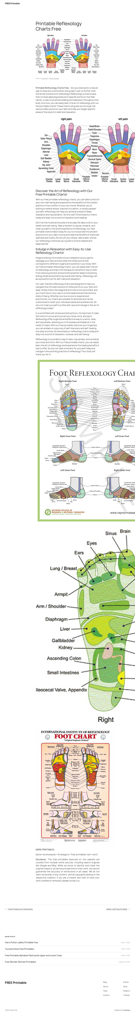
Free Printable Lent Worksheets (20, 909)
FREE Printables (54, 78)
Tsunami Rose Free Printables (19, 949)
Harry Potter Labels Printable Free (21, 942)
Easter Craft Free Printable (116, 909)
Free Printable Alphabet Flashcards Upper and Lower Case (33, 955)
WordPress (126, 1010)
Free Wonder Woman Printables (20, 962)
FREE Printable (12, 3)
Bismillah (45, 78)
